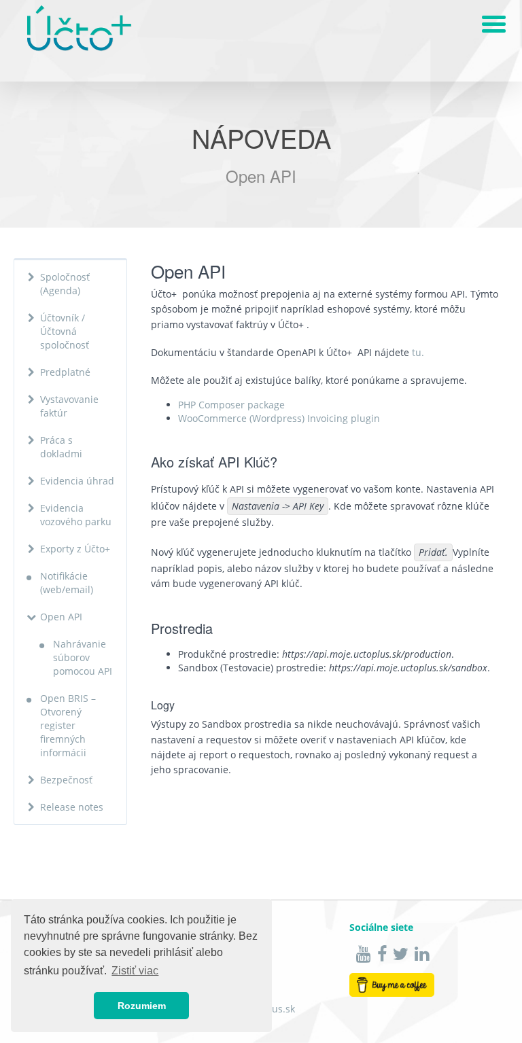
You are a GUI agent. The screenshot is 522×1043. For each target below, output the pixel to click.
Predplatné (65, 372)
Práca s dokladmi (61, 447)
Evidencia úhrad (77, 480)
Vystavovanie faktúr (69, 406)
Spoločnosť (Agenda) (65, 283)
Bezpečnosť (66, 779)
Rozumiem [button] (142, 1005)
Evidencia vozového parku (75, 514)
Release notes (71, 806)
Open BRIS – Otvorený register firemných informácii (68, 725)
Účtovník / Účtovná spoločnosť (64, 331)
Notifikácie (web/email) (66, 582)
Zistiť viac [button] (134, 970)
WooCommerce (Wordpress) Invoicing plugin (279, 418)
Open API (61, 616)
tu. (418, 352)
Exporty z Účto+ (75, 548)
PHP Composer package (231, 404)
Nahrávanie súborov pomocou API (82, 657)
